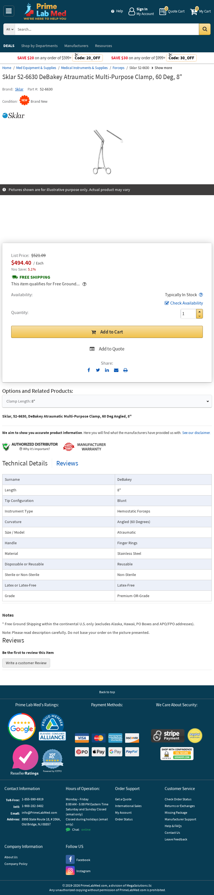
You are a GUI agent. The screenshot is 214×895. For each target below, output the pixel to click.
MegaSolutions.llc (139, 885)
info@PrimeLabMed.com (39, 812)
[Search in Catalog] (205, 29)
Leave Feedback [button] (176, 839)
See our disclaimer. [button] (196, 432)
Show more (163, 67)
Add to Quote (111, 349)
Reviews (67, 463)
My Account (123, 812)
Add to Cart (111, 332)
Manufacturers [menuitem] (76, 45)
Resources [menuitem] (103, 45)
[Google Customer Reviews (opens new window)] (22, 727)
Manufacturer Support (180, 819)
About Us (11, 857)
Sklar (19, 89)
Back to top (107, 692)
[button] (200, 294)
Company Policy (16, 864)
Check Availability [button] (186, 303)
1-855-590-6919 (32, 799)
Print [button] (125, 370)
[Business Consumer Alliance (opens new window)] (52, 727)
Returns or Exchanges (180, 806)
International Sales (128, 806)
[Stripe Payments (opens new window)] (167, 736)
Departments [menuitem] (39, 45)
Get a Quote (123, 799)
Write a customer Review (26, 662)
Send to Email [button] (116, 370)
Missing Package (176, 812)
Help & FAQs (173, 826)
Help (119, 11)
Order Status (124, 819)
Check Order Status (178, 799)
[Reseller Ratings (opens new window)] (24, 760)
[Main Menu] (8, 11)
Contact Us (172, 832)
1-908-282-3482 (32, 806)
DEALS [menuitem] (8, 45)
